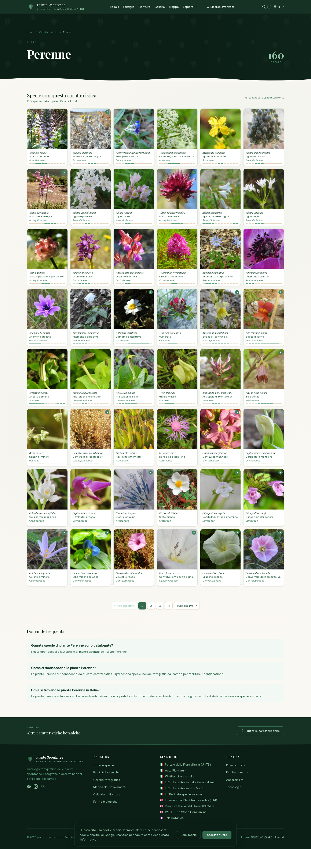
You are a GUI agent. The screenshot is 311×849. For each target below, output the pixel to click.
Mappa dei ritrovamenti (109, 787)
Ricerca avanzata (223, 7)
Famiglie (128, 7)
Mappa (174, 7)
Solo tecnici (189, 835)
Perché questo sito (239, 772)
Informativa (88, 839)
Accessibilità (235, 780)
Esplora (188, 7)
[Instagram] (36, 786)
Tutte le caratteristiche (263, 731)
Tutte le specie (103, 765)
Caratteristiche (48, 32)
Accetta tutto (217, 835)
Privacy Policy (235, 765)
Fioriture (144, 7)
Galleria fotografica (106, 780)
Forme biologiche (105, 801)
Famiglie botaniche (106, 772)
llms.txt (279, 837)
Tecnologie (233, 787)
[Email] (42, 786)
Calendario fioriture (106, 794)
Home (30, 32)
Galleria (159, 7)
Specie (114, 7)
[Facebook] (29, 786)
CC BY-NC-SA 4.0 (261, 837)
